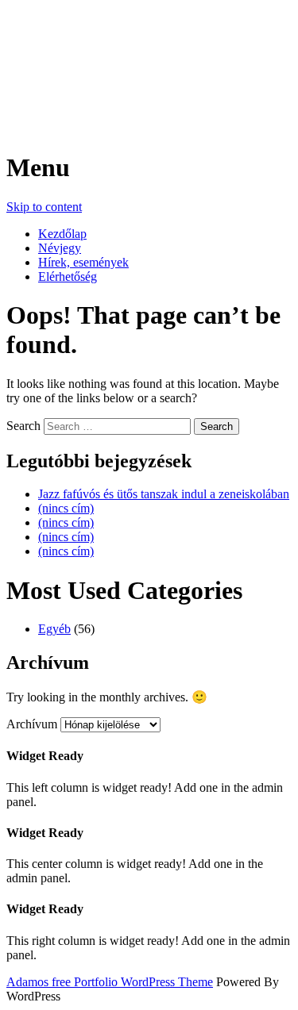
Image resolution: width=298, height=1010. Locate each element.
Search (23, 425)
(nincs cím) (66, 508)
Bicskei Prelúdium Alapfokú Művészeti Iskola (115, 60)
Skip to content (44, 206)
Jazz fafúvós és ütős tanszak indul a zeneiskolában (163, 494)
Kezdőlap (62, 233)
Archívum (31, 724)
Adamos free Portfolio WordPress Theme (109, 982)
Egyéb (54, 629)
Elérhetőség (67, 276)
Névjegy (59, 248)
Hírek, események (83, 262)
